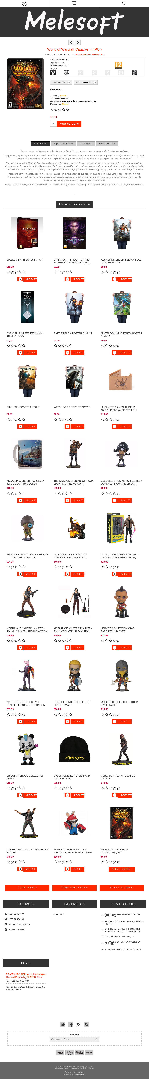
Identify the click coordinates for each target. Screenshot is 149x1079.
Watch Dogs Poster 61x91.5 (72, 407)
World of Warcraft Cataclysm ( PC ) (114, 851)
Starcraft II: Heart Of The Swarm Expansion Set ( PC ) (72, 261)
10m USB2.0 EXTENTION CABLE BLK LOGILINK (122, 943)
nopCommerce (79, 1072)
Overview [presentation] (40, 144)
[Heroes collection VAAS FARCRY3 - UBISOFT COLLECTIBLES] (121, 602)
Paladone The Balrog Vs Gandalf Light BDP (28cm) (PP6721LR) (70, 557)
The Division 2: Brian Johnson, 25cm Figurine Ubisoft (74, 482)
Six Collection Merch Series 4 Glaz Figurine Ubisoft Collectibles (27, 557)
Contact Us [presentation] (107, 144)
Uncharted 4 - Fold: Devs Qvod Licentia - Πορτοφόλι (119, 409)
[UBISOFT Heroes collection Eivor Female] (74, 675)
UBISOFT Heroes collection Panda (25, 777)
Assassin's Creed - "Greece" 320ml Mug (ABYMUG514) (25, 482)
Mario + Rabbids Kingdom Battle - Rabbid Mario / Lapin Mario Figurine (73, 852)
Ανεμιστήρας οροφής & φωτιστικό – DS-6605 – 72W (123, 915)
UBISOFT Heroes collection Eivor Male (120, 703)
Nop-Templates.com (79, 1074)
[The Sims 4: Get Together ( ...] (71, 42)
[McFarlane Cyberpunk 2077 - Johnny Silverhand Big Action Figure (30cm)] (27, 602)
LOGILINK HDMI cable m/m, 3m (119, 936)
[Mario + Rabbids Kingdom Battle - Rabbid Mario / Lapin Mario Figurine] (74, 823)
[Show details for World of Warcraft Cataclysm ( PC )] (121, 823)
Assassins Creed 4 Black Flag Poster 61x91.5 (121, 261)
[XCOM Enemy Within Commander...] (78, 42)
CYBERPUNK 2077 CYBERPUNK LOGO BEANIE (72, 777)
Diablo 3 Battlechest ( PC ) (24, 259)
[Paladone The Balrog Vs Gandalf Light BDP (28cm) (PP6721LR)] (74, 528)
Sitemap (60, 914)
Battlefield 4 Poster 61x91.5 (73, 333)
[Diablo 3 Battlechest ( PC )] (27, 233)
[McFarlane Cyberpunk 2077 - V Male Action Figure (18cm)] (121, 528)
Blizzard (65, 104)
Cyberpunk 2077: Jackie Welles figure (27, 851)
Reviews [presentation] (86, 144)
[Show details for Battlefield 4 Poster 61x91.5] (74, 307)
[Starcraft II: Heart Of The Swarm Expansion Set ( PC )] (74, 233)
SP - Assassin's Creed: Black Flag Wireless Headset (124, 922)
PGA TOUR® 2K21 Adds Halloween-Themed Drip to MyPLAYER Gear (25, 976)
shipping (91, 1068)
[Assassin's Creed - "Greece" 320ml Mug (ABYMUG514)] (27, 454)
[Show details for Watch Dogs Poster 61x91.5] (74, 380)
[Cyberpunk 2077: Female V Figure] (121, 749)
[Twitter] (62, 1024)
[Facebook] (70, 1024)
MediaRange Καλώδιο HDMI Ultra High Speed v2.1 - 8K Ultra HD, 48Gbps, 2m (122, 930)
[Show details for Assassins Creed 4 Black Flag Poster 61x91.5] (121, 233)
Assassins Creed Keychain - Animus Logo (25, 335)
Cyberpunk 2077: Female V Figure (118, 777)
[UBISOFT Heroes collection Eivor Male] (121, 675)
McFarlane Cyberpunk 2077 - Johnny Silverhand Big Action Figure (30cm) (27, 631)
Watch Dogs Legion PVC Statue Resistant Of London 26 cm (26, 705)
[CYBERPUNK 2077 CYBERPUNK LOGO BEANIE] (74, 749)
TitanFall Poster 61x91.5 (23, 407)
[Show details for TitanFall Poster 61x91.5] (27, 380)
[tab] (40, 143)
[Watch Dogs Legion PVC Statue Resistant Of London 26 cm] (27, 675)
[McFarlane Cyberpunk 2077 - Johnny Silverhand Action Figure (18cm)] (74, 602)
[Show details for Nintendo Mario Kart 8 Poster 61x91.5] (121, 307)
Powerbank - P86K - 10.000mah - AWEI (123, 949)
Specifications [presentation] (63, 144)
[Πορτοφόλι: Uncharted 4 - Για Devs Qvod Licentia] (121, 380)
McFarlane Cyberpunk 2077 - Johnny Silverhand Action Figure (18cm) (73, 631)
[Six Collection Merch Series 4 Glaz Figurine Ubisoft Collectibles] (27, 528)
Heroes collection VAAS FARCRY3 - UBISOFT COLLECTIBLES (117, 631)
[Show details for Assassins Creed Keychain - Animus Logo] (27, 307)
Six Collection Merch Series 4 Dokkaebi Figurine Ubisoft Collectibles (121, 484)
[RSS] (86, 1024)
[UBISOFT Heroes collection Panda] (27, 749)
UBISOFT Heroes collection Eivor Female (72, 703)
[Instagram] (78, 1024)
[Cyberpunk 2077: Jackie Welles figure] (27, 823)
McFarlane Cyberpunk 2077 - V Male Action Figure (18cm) (121, 556)
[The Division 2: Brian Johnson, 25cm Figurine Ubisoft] (74, 454)
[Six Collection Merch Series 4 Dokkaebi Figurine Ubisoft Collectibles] (121, 454)
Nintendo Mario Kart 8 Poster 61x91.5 (121, 335)
